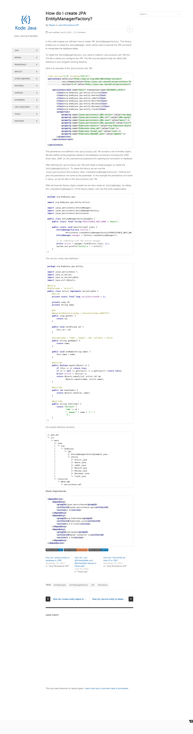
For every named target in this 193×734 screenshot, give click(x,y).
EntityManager (60, 585)
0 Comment (81, 32)
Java (17, 51)
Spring (18, 58)
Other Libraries (22, 79)
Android (19, 93)
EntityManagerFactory (79, 585)
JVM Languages (22, 107)
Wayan (52, 25)
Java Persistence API (68, 25)
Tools (17, 114)
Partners (19, 121)
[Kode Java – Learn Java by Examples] (26, 21)
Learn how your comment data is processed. (107, 688)
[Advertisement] (26, 270)
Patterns (19, 86)
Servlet (18, 72)
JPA (92, 585)
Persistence (20, 65)
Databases (20, 100)
